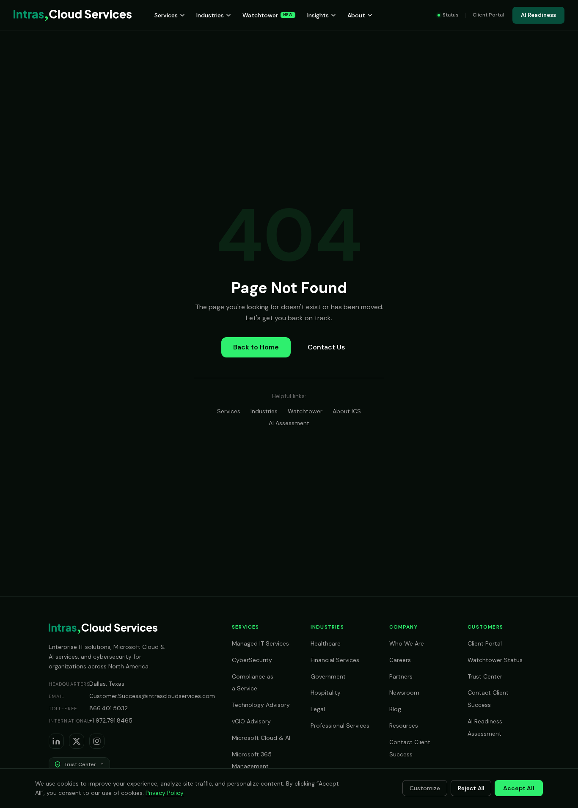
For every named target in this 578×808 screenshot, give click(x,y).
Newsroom (404, 692)
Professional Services (340, 725)
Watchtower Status (495, 660)
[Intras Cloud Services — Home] (73, 15)
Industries (210, 15)
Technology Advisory (261, 705)
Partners (401, 676)
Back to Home (256, 347)
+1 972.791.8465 (110, 720)
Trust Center (485, 676)
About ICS (347, 411)
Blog (395, 709)
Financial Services (335, 660)
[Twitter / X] (76, 741)
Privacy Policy (165, 793)
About (356, 15)
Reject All (471, 788)
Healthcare (326, 643)
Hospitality (326, 692)
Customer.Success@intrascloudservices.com (152, 696)
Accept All (518, 788)
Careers (400, 660)
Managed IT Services (260, 643)
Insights (318, 15)
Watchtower (267, 15)
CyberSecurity (252, 660)
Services (166, 15)
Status (451, 14)
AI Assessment (289, 423)
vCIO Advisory (251, 721)
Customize (425, 788)
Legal (318, 709)
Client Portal (488, 14)
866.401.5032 (108, 708)
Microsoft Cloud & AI (261, 738)
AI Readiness (538, 15)
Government (328, 676)
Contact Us (326, 347)
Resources (403, 725)
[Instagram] (97, 741)
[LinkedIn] (56, 741)
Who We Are (406, 643)
